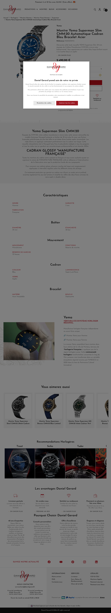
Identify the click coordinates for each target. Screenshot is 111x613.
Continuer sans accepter (56, 74)
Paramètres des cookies (44, 103)
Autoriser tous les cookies (67, 103)
